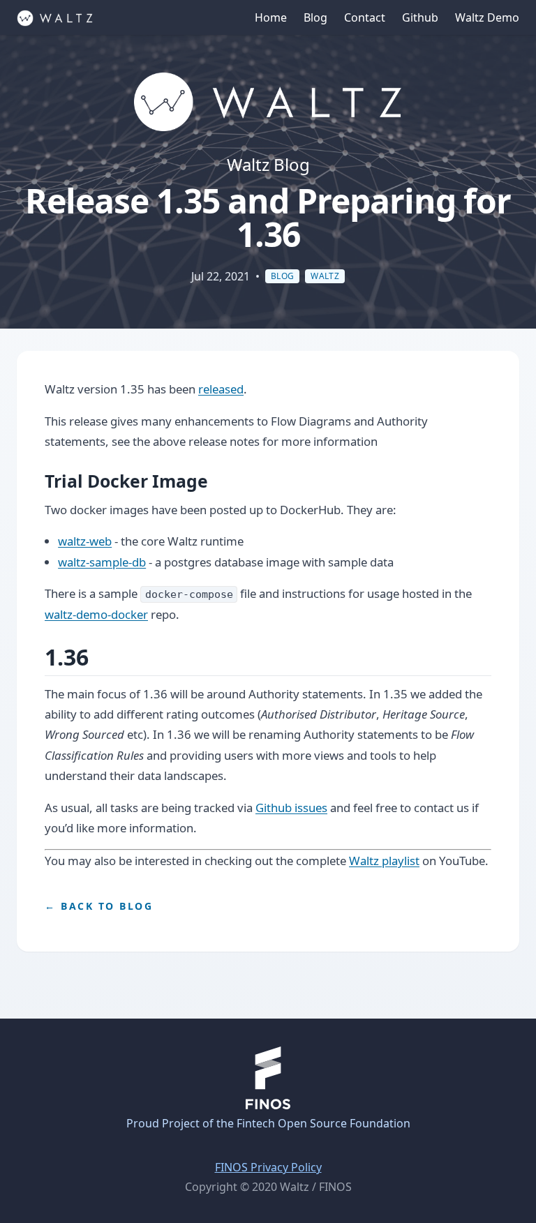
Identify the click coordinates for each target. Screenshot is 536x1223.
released (221, 389)
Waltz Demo (487, 17)
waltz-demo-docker (96, 614)
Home (271, 17)
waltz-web (85, 541)
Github (420, 17)
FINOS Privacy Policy (268, 1167)
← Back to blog (99, 906)
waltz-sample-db (102, 562)
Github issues (291, 808)
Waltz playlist (384, 861)
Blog (315, 17)
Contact (364, 17)
